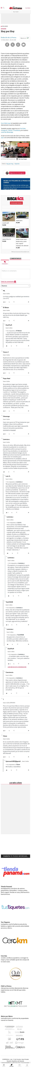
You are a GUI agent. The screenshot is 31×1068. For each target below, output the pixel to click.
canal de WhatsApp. (7, 132)
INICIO (3, 1066)
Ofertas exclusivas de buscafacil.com (20, 251)
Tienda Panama (10, 1047)
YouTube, (23, 128)
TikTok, (10, 130)
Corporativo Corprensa (10, 1027)
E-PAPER (19, 1066)
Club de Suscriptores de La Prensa (10, 1039)
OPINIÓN (11, 1066)
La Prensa (20, 1027)
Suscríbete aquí (6, 123)
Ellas (19, 1030)
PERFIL (27, 1066)
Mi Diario (10, 1030)
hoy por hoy (9, 164)
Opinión (17, 164)
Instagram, (4, 130)
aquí (2, 137)
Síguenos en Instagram (17, 173)
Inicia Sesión (16, 11)
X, (13, 130)
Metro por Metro (10, 1043)
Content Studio (20, 1033)
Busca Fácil (20, 1035)
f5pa (20, 1039)
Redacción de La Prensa (8, 37)
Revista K (10, 1032)
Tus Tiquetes (10, 1036)
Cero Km (20, 1047)
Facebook (17, 130)
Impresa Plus (19, 1043)
